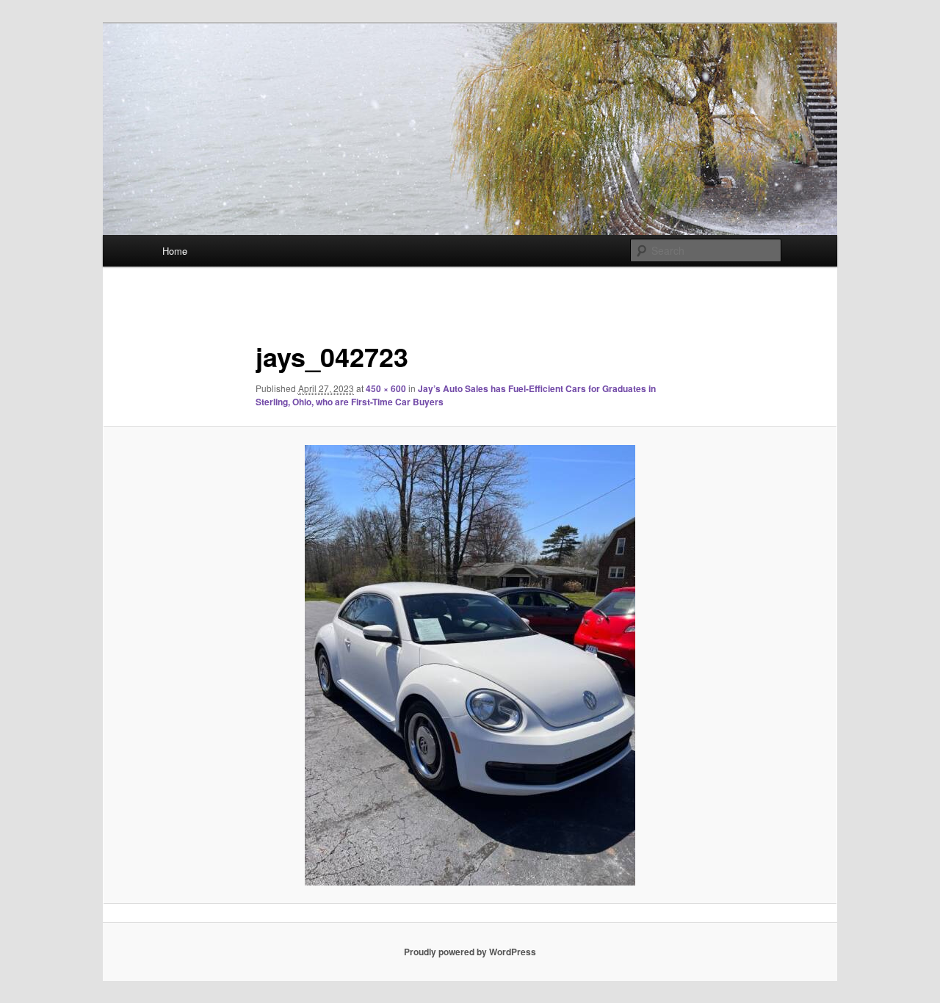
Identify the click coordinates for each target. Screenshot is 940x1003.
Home (174, 251)
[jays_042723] (470, 665)
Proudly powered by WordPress (470, 951)
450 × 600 (386, 388)
